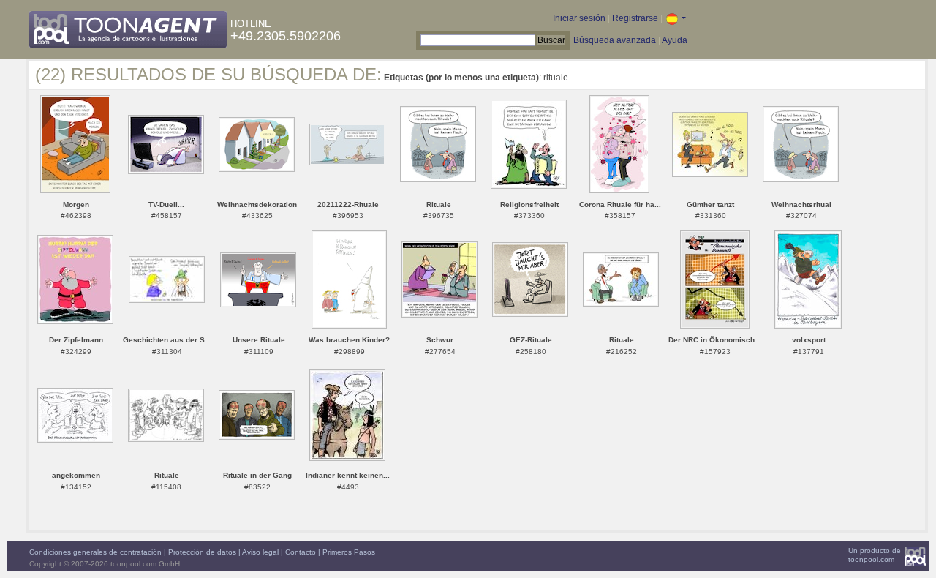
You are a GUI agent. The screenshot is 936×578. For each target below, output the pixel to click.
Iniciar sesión (579, 18)
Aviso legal (260, 552)
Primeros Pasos (348, 552)
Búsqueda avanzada (614, 40)
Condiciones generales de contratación (95, 552)
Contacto (300, 552)
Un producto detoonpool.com (874, 555)
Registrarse (635, 18)
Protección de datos (202, 552)
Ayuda (674, 40)
